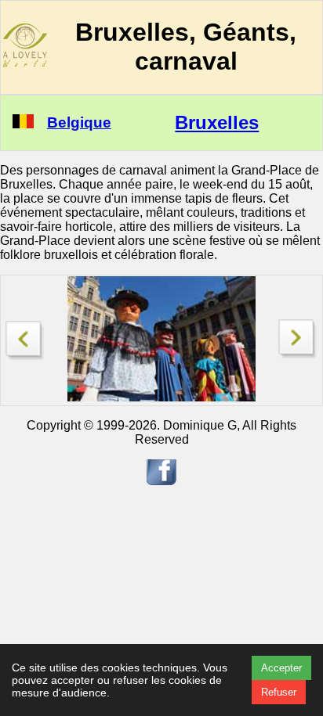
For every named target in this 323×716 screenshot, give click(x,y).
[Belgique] (23, 124)
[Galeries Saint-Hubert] (298, 354)
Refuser (278, 692)
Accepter (281, 668)
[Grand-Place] (25, 336)
